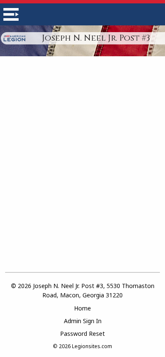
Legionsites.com (92, 346)
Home (82, 308)
